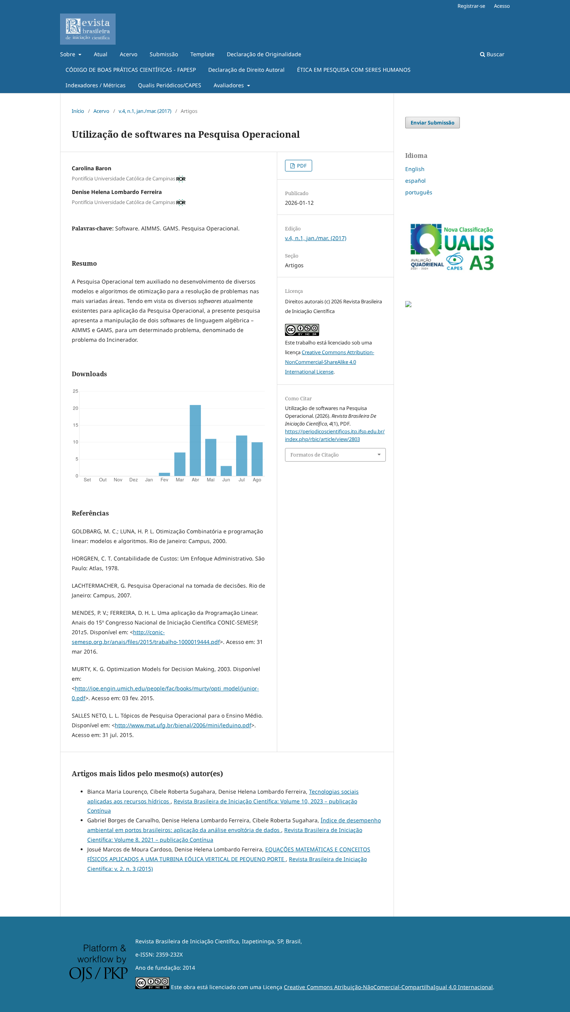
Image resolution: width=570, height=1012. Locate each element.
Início (78, 110)
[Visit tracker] (408, 305)
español (415, 180)
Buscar (494, 54)
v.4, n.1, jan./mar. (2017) (145, 110)
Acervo (128, 54)
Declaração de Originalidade (264, 54)
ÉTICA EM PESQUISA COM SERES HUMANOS (354, 69)
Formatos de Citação (314, 454)
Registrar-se (471, 5)
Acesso (502, 5)
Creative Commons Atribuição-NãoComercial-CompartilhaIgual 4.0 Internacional (388, 987)
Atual (100, 54)
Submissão (164, 54)
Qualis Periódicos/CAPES (169, 85)
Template (202, 54)
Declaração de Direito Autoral (246, 69)
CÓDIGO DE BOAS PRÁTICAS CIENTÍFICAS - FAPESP (131, 69)
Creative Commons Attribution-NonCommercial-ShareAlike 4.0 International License (329, 362)
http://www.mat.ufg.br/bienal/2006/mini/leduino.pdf (183, 725)
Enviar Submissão (432, 122)
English (415, 169)
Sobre (68, 54)
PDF (301, 165)
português (418, 192)
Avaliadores (229, 85)
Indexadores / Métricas (96, 85)
